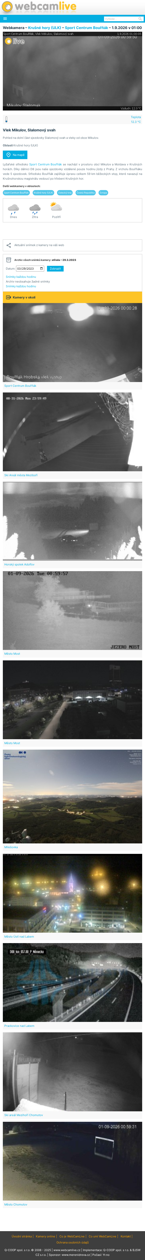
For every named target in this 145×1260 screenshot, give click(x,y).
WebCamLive (38, 7)
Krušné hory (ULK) (44, 27)
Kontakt (126, 1236)
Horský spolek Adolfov (19, 564)
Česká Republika (86, 192)
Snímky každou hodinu (21, 277)
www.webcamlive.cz (66, 1250)
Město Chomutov (15, 1204)
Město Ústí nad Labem (19, 936)
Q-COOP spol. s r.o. (116, 1250)
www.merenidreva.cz (76, 1255)
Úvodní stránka (22, 1236)
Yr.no (106, 1255)
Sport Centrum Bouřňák (86, 27)
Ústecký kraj (65, 192)
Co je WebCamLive (72, 1236)
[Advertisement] (72, 231)
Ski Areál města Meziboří (21, 475)
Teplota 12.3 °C (136, 119)
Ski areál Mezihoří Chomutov (23, 1115)
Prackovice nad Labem (19, 1026)
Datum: (10, 268)
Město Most (12, 653)
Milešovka (11, 847)
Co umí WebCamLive (102, 1236)
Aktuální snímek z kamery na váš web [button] (35, 245)
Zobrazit (55, 268)
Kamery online (45, 1236)
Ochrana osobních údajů (72, 1242)
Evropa (103, 192)
